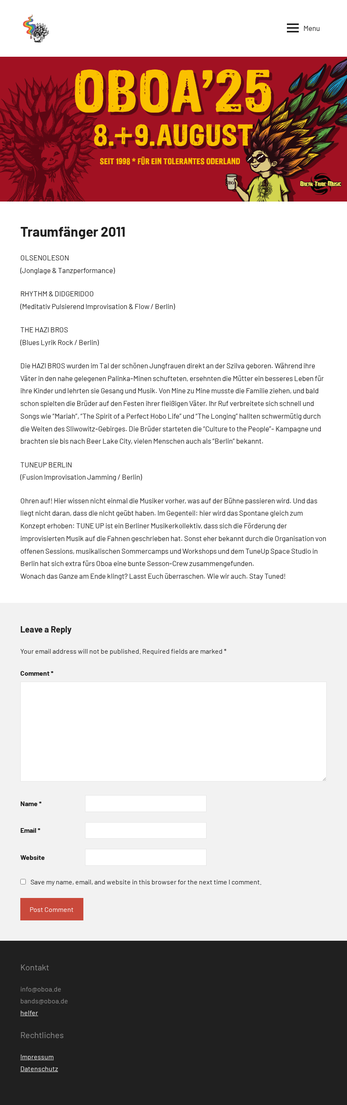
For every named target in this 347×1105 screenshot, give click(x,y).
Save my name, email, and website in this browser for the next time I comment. (146, 882)
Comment (36, 673)
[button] (35, 28)
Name (30, 803)
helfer (29, 1012)
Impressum (37, 1057)
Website (32, 857)
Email (30, 830)
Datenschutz (39, 1068)
